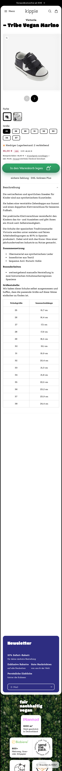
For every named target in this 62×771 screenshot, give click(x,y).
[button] (9, 11)
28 (16, 131)
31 (34, 131)
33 (53, 131)
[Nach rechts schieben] (34, 98)
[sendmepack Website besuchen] (42, 747)
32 (44, 131)
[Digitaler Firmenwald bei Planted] (31, 720)
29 (25, 131)
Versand (16, 159)
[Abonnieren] (51, 687)
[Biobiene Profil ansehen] (20, 742)
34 (6, 138)
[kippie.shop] (31, 11)
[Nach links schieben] (27, 98)
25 (6, 131)
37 (16, 138)
